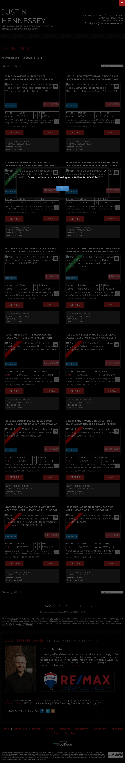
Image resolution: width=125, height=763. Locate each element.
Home (5, 728)
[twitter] (48, 710)
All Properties (9, 58)
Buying (36, 728)
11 (81, 606)
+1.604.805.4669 (13, 146)
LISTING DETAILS (14, 132)
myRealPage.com (62, 745)
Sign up (119, 15)
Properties (20, 728)
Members (64, 728)
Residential (27, 58)
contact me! (73, 665)
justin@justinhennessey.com (107, 23)
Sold (39, 58)
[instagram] (54, 710)
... (73, 606)
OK (62, 188)
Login (110, 15)
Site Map (69, 733)
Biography (81, 728)
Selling (50, 728)
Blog (56, 733)
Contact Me (100, 728)
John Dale (117, 728)
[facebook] (43, 710)
